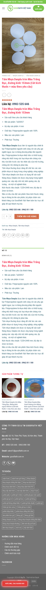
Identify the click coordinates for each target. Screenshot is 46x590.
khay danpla (31, 478)
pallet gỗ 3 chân (17, 495)
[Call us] (9, 463)
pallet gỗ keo (19, 499)
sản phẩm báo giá (8, 515)
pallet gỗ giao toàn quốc (32, 495)
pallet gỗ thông (30, 499)
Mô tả (4, 250)
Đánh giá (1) (7, 255)
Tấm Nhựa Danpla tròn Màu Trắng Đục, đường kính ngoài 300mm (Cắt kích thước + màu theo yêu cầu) (11, 405)
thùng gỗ (19, 515)
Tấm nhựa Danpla (33, 76)
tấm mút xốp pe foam (29, 524)
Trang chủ (6, 76)
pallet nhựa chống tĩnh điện (24, 511)
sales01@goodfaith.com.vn (18, 451)
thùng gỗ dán (29, 515)
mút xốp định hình (22, 491)
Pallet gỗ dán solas (9, 507)
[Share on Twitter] (13, 235)
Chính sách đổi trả (12, 547)
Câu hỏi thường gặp (12, 550)
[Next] (44, 399)
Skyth (37, 577)
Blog (29, 586)
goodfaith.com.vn (17, 456)
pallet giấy (6, 495)
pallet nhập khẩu (8, 511)
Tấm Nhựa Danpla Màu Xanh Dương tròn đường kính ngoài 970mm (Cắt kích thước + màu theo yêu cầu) (34, 405)
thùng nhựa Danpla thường (11, 524)
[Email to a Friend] (18, 235)
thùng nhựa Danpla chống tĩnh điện (29, 519)
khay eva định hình (29, 482)
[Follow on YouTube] (13, 463)
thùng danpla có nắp (9, 519)
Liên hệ (35, 586)
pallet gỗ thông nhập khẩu (11, 503)
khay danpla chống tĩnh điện (12, 482)
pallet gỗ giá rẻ (7, 499)
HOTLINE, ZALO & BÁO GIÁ (14, 583)
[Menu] (3, 8)
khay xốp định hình (9, 491)
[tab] (23, 250)
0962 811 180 (27, 209)
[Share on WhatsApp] (4, 235)
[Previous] (2, 399)
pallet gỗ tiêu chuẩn (28, 503)
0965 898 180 (24, 445)
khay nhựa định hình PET (26, 487)
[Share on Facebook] (9, 235)
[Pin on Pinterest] (23, 235)
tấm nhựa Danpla (10, 230)
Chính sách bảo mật (12, 553)
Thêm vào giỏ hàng (26, 216)
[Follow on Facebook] (4, 463)
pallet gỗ (40, 503)
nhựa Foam (34, 491)
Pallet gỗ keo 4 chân (24, 507)
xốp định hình (28, 528)
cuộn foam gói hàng (18, 478)
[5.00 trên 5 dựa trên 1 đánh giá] (23, 100)
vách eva (18, 528)
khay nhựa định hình (9, 487)
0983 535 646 (20, 104)
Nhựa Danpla (18, 76)
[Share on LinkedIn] (27, 235)
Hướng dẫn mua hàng (13, 543)
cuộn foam (6, 478)
